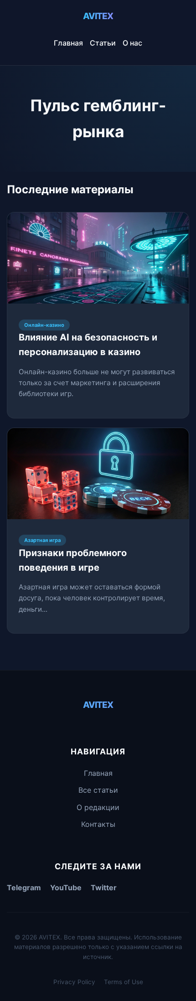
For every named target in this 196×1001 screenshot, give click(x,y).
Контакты (98, 824)
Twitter (104, 887)
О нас (132, 42)
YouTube (66, 887)
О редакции (98, 807)
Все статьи (98, 790)
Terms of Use (123, 982)
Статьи (103, 42)
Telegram (24, 887)
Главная (68, 42)
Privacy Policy (74, 982)
